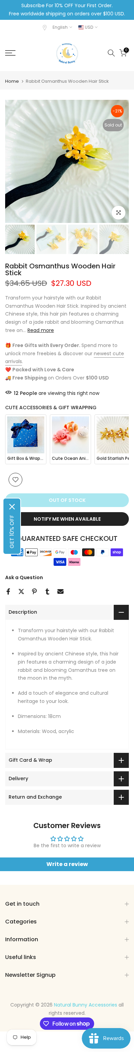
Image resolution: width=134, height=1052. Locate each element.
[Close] (12, 506)
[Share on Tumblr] (47, 591)
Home (12, 81)
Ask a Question (24, 577)
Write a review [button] (67, 864)
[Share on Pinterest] (34, 591)
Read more (40, 330)
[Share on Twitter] (21, 591)
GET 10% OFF (12, 531)
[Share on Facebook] (8, 591)
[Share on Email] (60, 591)
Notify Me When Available (67, 519)
